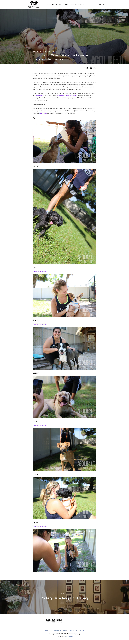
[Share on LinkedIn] (94, 68)
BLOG (71, 4)
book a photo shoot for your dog (67, 95)
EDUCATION (78, 4)
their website (40, 95)
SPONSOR (59, 4)
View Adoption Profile (39, 271)
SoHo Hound (43, 113)
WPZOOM (69, 636)
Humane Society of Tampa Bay (48, 51)
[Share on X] (91, 68)
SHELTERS (50, 4)
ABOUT (66, 4)
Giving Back (36, 51)
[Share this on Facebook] (87, 68)
